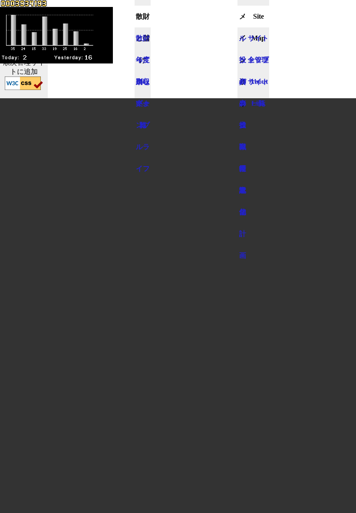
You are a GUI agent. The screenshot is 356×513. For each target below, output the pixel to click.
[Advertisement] (194, 43)
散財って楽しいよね (143, 41)
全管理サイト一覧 (258, 63)
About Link (258, 85)
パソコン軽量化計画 (242, 85)
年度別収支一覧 (143, 63)
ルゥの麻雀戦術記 (242, 41)
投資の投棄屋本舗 (242, 63)
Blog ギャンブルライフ (143, 85)
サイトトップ (258, 41)
